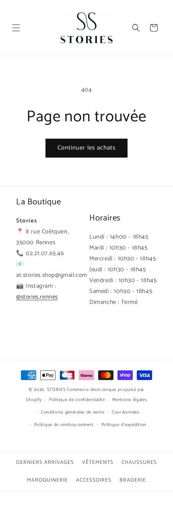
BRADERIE (132, 480)
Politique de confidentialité (77, 399)
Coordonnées (126, 412)
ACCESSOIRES (93, 480)
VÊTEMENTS (97, 462)
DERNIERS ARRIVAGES (45, 462)
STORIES (56, 389)
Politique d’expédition (123, 424)
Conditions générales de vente (72, 412)
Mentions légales (129, 399)
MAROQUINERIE (47, 480)
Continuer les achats (86, 148)
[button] (16, 28)
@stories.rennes (37, 297)
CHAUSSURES (139, 462)
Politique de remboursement (64, 424)
